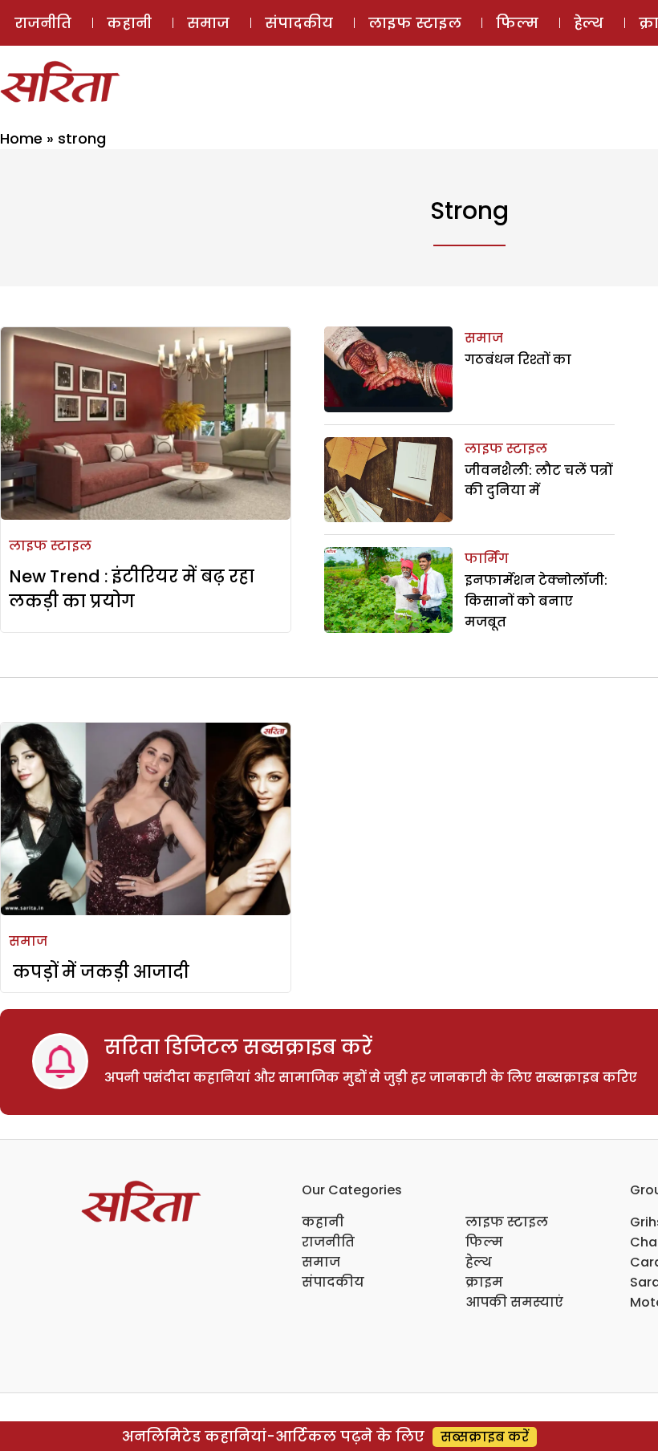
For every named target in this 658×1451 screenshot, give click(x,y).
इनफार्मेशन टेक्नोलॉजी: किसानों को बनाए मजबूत (536, 600)
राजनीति (42, 23)
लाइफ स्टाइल (414, 23)
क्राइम (484, 1282)
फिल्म (517, 23)
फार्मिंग (487, 558)
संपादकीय (299, 23)
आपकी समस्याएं (514, 1302)
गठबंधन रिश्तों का (518, 360)
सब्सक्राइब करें (485, 1437)
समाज (208, 23)
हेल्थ (588, 23)
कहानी (129, 23)
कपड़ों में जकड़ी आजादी (99, 971)
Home (21, 138)
